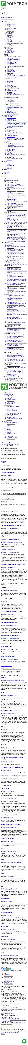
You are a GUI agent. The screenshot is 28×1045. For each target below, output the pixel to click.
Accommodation (10, 79)
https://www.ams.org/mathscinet (11, 747)
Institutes (6, 973)
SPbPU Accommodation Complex (15, 378)
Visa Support (10, 73)
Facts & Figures (10, 31)
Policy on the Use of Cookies (7, 1013)
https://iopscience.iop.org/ (9, 713)
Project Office (10, 321)
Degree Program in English (13, 143)
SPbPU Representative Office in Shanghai (17, 122)
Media (5, 161)
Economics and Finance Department (15, 334)
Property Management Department (15, 353)
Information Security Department (14, 341)
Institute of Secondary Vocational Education (17, 222)
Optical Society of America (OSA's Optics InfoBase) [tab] (14, 775)
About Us (6, 21)
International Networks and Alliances (15, 133)
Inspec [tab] (2, 692)
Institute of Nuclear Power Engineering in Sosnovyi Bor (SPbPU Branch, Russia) (16, 214)
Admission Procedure (12, 70)
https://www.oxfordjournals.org (10, 801)
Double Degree (10, 145)
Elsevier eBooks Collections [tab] (7, 656)
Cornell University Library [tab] (7, 598)
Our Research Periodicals (13, 103)
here (12, 1010)
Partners (8, 131)
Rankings (9, 44)
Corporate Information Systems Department (17, 343)
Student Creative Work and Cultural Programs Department (15, 301)
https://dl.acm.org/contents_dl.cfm (11, 528)
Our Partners (10, 430)
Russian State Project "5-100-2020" (15, 43)
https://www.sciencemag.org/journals (12, 862)
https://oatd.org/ (7, 770)
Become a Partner (11, 424)
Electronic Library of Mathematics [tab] (9, 635)
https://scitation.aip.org (8, 490)
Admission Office (8, 977)
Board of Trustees (11, 379)
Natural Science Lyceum (12, 220)
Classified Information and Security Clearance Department (15, 373)
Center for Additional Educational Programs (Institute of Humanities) (17, 233)
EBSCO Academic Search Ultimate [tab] (9, 622)
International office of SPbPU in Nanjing (16, 123)
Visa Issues (6, 982)
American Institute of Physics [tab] (8, 487)
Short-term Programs (11, 62)
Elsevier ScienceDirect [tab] (6, 646)
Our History (9, 27)
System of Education (11, 90)
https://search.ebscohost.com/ (10, 567)
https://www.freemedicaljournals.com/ (12, 669)
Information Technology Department (15, 336)
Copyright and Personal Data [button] (7, 989)
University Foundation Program (14, 56)
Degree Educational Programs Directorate (16, 303)
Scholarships (10, 407)
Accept (2, 1033)
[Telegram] (6, 969)
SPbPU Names (10, 25)
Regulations (9, 92)
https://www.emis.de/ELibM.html (11, 638)
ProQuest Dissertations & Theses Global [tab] (11, 824)
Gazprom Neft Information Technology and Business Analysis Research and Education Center (17, 281)
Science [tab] (2, 859)
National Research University (13, 41)
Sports (8, 83)
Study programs (10, 397)
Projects (8, 134)
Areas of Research (11, 100)
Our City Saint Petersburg (13, 88)
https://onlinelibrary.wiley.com (10, 955)
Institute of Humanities (12, 182)
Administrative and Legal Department (15, 249)
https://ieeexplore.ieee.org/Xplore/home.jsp (13, 680)
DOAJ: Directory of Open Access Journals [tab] (11, 611)
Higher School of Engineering (14, 235)
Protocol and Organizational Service (15, 258)
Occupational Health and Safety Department (17, 363)
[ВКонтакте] (3, 969)
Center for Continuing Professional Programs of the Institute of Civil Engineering (15, 226)
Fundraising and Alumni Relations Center (16, 367)
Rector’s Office (10, 245)
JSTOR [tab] (2, 727)
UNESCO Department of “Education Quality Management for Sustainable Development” (15, 253)
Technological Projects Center (14, 292)
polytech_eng (7, 465)
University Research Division (13, 105)
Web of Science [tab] (4, 936)
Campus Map (10, 52)
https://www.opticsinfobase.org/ (10, 778)
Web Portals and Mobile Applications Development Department (15, 347)
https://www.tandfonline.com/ (10, 929)
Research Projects (11, 101)
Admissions (9, 153)
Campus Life (10, 82)
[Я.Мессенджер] (10, 969)
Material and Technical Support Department (17, 264)
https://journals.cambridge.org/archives (12, 542)
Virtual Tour (9, 50)
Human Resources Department (14, 250)
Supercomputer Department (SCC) (15, 340)
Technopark (9, 108)
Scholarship (9, 74)
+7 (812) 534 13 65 (14, 1018)
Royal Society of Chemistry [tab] (7, 838)
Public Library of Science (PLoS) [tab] (9, 814)
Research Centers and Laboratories (15, 107)
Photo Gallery (10, 48)
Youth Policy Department (13, 260)
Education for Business (12, 422)
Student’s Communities (12, 86)
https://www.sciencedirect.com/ (10, 649)
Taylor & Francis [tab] (5, 926)
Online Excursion (11, 51)
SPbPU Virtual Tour (8, 984)
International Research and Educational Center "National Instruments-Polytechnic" (17, 237)
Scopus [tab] (2, 873)
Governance (9, 33)
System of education (11, 399)
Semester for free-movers (12, 147)
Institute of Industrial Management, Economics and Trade (15, 206)
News (8, 162)
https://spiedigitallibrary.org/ (10, 889)
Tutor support (10, 85)
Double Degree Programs (13, 60)
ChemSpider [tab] (4, 587)
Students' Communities (12, 410)
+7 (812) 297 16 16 (5, 1018)
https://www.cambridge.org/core (11, 552)
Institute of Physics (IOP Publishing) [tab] (10, 710)
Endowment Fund (11, 439)
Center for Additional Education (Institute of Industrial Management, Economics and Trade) (17, 230)
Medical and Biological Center (14, 269)
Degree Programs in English (13, 59)
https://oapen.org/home (8, 761)
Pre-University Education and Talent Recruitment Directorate (15, 296)
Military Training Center (12, 219)
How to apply (10, 69)
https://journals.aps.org (8, 501)
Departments (10, 36)
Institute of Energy (11, 200)
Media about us (10, 165)
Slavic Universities (11, 137)
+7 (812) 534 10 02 (15, 1020)
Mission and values (11, 28)
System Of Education (9, 981)
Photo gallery (10, 166)
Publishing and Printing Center (14, 263)
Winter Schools (10, 150)
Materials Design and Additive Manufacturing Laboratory (14, 267)
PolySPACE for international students (15, 94)
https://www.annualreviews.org (10, 511)
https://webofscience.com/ (9, 939)
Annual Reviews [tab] (5, 508)
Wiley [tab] (2, 952)
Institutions (9, 35)
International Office (11, 120)
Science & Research (8, 96)
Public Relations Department (13, 366)
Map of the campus (8, 180)
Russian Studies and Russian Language (16, 154)
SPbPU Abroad (10, 130)
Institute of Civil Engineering (13, 184)
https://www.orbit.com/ (8, 791)
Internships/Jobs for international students (16, 64)
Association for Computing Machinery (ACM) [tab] (12, 525)
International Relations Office (13, 325)
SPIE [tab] (2, 886)
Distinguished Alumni (12, 437)
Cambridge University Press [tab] (8, 549)
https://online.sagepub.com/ (9, 851)
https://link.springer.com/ (9, 901)
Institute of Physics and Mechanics (15, 204)
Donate (8, 425)
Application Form (11, 71)
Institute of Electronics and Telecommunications (13, 198)
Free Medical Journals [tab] (6, 666)
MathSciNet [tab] (4, 745)
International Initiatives (12, 135)
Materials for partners (12, 433)
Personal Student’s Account (13, 406)
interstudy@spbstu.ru (7, 1024)
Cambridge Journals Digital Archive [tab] (10, 539)
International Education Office (14, 324)
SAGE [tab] (2, 848)
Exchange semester (11, 152)
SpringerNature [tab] (5, 898)
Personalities (9, 37)
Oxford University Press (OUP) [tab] (8, 798)
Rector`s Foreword (11, 24)
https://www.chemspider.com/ (10, 590)
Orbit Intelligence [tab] (5, 788)
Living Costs (10, 81)
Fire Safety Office (11, 375)
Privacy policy (4, 1011)
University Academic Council (14, 381)
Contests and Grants (11, 112)
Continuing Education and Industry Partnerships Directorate (15, 299)
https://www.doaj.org (8, 614)
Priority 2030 (10, 40)
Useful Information (5, 970)
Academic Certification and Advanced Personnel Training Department (16, 284)
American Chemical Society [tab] (8, 472)
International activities (9, 115)
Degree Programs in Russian (13, 58)
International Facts (11, 119)
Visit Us (8, 141)
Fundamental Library (12, 309)
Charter (8, 29)
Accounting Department (12, 337)
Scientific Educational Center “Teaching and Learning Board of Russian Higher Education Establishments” (16, 329)
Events (8, 164)
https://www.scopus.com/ (9, 876)
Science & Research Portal (11, 97)
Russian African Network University (15, 138)
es (4, 14)
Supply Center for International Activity (16, 124)
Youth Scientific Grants (12, 114)
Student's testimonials (12, 63)
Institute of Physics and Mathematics (15, 193)
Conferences (9, 111)
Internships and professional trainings (15, 66)
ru (4, 13)
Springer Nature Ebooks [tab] (7, 912)
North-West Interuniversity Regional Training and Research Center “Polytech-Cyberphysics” (16, 306)
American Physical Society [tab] (7, 499)
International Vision (11, 118)
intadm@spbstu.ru (7, 1021)
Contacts (6, 169)
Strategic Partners (11, 45)
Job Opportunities (11, 157)
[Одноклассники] (8, 969)
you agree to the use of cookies (11, 1032)
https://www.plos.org (8, 817)
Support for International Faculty (14, 158)
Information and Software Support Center (16, 291)
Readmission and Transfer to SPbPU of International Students (16, 76)
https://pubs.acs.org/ (8, 475)
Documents (9, 160)
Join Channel (4, 461)
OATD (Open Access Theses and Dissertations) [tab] (12, 767)
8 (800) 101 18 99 (14, 1022)
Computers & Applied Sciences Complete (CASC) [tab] (13, 564)
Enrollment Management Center (14, 318)
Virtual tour (15, 180)
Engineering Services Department (14, 355)
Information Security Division (14, 371)
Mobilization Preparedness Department (16, 370)
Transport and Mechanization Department (16, 359)
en (1, 9)
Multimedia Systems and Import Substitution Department (14, 345)
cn (4, 12)
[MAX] (1, 969)
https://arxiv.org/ (7, 601)
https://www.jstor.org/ (8, 729)
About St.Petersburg (11, 402)
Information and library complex (14, 413)
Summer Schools (11, 149)
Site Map (19, 970)
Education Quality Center (13, 310)
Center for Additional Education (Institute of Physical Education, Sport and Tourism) (17, 240)
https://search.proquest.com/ (10, 827)
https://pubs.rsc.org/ (8, 841)
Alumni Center (10, 436)
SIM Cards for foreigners (12, 414)
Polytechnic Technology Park (13, 332)
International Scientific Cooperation (15, 139)
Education (6, 54)
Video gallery (10, 168)
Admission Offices (11, 93)
